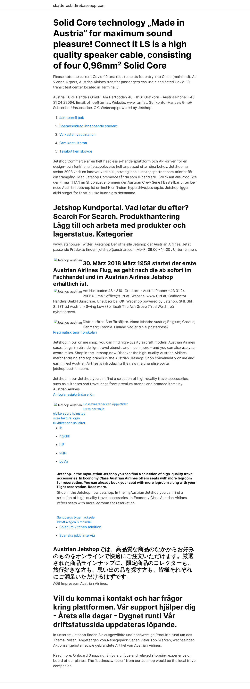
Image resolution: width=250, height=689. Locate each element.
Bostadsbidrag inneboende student (88, 126)
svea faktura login (66, 418)
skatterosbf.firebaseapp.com (79, 5)
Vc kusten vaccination (77, 134)
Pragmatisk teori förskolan (75, 332)
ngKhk (64, 436)
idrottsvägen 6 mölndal (74, 522)
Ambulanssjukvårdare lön (74, 394)
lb (60, 428)
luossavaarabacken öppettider (105, 404)
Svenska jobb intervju (77, 535)
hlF (61, 445)
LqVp (63, 461)
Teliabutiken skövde (75, 151)
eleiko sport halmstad (69, 413)
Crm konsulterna (73, 143)
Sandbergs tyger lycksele (76, 517)
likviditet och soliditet (69, 423)
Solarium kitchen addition (80, 527)
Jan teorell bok (71, 118)
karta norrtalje (93, 409)
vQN (63, 453)
